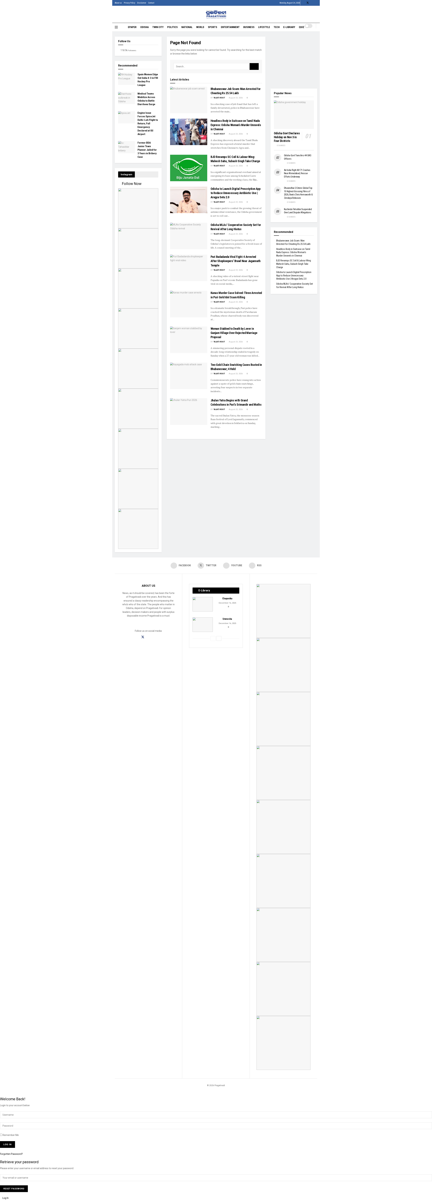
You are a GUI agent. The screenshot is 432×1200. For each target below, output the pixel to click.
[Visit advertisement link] (294, 59)
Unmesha (227, 619)
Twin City (158, 27)
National (187, 27)
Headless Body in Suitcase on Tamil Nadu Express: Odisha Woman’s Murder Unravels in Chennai (236, 125)
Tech (277, 27)
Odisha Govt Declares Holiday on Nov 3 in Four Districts (287, 137)
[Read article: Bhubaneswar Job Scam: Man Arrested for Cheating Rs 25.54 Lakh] (188, 100)
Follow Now (131, 184)
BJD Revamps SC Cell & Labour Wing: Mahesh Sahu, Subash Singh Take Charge (293, 263)
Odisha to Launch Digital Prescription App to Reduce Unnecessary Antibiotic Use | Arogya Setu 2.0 (236, 193)
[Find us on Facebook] (303, 3)
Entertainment (230, 27)
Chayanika (227, 598)
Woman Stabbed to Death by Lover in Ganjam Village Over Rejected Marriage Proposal (234, 333)
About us (118, 3)
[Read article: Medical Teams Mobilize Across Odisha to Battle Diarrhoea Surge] (126, 98)
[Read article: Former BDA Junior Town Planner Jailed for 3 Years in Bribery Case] (126, 147)
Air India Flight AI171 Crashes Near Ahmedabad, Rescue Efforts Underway (297, 173)
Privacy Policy (129, 3)
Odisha (144, 27)
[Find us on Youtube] (312, 3)
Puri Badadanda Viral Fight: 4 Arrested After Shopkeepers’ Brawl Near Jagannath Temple (236, 261)
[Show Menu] (116, 27)
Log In (5, 1198)
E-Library (289, 27)
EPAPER (132, 27)
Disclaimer (141, 3)
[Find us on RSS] (316, 3)
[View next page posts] (218, 638)
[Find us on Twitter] (307, 3)
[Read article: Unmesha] (203, 624)
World (200, 27)
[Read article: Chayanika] (203, 604)
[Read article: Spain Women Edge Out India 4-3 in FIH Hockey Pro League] (126, 79)
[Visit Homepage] (216, 14)
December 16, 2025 (227, 603)
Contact (151, 3)
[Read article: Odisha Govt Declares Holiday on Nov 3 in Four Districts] (294, 114)
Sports (212, 27)
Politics (172, 27)
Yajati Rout (219, 98)
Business (248, 27)
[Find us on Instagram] (149, 637)
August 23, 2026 (235, 98)
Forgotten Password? (11, 1154)
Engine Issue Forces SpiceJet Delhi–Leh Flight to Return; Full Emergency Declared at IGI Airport (148, 123)
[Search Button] (316, 29)
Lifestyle (264, 27)
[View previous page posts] (212, 638)
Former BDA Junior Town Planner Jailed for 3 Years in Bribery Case (147, 149)
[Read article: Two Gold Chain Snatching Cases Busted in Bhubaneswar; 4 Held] (188, 376)
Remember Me (11, 1135)
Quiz (301, 27)
